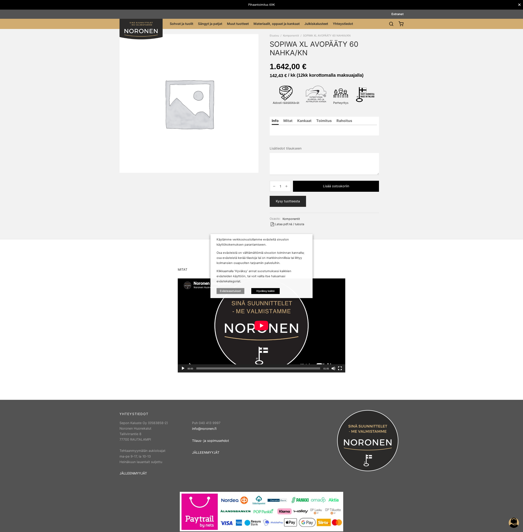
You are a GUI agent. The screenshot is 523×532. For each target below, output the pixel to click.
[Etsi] (391, 23)
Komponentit (291, 35)
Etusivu (274, 35)
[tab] (275, 121)
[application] (261, 325)
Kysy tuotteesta (288, 201)
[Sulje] (519, 4)
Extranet (397, 14)
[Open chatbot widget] (514, 523)
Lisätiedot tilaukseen (286, 148)
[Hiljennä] (333, 368)
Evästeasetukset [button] (230, 291)
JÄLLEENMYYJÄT (133, 473)
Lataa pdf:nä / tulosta (289, 224)
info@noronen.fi (204, 429)
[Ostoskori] (401, 23)
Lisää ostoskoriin (336, 186)
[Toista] (183, 368)
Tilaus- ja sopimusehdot (210, 441)
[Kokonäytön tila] (340, 368)
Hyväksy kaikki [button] (265, 291)
